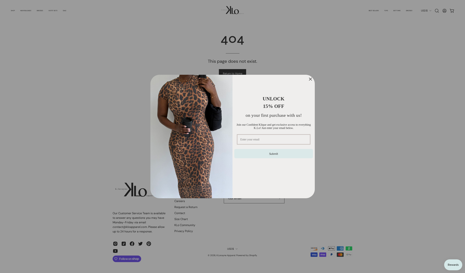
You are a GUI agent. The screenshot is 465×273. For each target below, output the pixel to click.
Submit (273, 153)
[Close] (310, 79)
